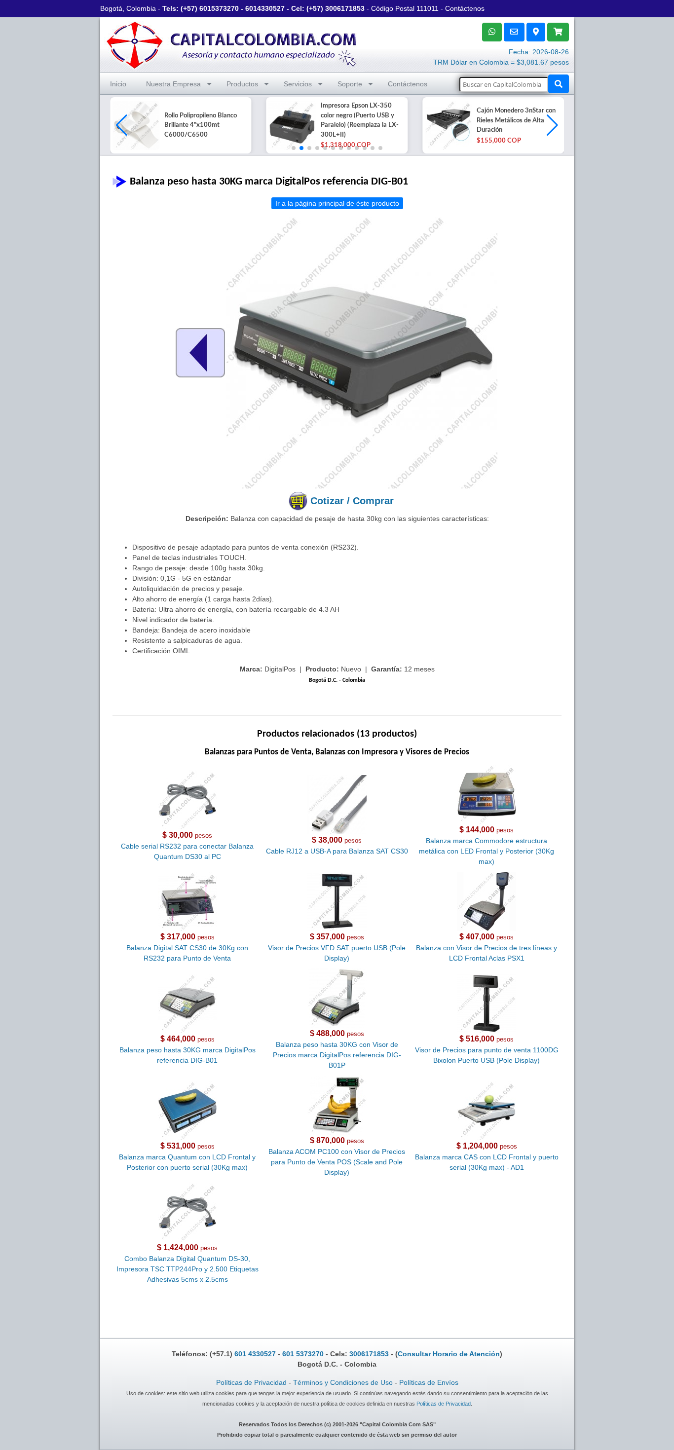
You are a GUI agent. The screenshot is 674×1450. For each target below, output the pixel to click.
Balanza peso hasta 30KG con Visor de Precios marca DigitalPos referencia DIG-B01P (337, 1055)
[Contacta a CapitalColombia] (232, 44)
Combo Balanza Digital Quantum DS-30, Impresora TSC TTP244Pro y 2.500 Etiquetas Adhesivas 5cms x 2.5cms (187, 1269)
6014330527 (265, 8)
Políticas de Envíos (428, 1382)
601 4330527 (255, 1354)
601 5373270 (303, 1354)
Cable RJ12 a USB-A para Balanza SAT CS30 (337, 851)
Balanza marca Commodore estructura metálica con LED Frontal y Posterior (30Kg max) (486, 851)
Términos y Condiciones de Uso (343, 1382)
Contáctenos (465, 8)
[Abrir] (134, 125)
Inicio (118, 84)
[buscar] (558, 83)
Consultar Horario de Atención (449, 1354)
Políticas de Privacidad (251, 1382)
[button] (552, 125)
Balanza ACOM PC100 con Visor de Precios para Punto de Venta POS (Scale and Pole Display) (336, 1162)
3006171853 (345, 8)
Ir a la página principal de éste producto (337, 203)
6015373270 (219, 8)
